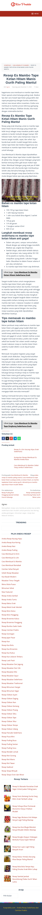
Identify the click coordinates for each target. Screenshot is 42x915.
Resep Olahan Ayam (9, 695)
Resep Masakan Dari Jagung (12, 664)
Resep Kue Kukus (8, 653)
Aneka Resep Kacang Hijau (12, 538)
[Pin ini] (11, 438)
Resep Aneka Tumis (9, 599)
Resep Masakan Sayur (10, 676)
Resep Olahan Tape (9, 717)
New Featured (7, 592)
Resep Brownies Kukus (10, 618)
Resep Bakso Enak (9, 603)
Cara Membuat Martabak (11, 565)
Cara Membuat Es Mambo (19, 475)
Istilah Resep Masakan (10, 573)
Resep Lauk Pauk (8, 660)
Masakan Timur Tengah (10, 580)
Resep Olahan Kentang (10, 706)
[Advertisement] (21, 41)
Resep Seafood (7, 767)
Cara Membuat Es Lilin (10, 558)
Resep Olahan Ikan (9, 702)
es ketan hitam (26, 480)
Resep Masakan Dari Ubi (11, 668)
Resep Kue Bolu (8, 645)
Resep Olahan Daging (10, 698)
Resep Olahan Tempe (10, 725)
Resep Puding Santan (10, 744)
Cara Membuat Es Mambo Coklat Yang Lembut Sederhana (26, 466)
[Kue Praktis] (21, 4)
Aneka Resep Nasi (8, 546)
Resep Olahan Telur (9, 721)
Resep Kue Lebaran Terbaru (12, 656)
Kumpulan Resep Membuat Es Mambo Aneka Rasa (25, 458)
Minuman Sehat (8, 588)
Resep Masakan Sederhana (12, 679)
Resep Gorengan (8, 634)
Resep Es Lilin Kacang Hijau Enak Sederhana (26, 450)
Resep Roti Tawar (8, 763)
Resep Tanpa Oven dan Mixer (13, 774)
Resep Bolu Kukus (8, 611)
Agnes (4, 504)
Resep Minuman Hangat (11, 687)
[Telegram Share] (15, 438)
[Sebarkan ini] (3, 438)
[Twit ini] (7, 438)
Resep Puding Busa (9, 740)
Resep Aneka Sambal (10, 596)
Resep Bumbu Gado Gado (12, 626)
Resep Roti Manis (8, 759)
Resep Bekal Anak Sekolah (12, 607)
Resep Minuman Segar (10, 691)
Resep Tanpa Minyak (9, 771)
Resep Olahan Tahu (9, 714)
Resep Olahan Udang (10, 729)
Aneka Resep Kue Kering (11, 542)
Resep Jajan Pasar (8, 637)
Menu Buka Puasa (9, 584)
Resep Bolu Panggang (10, 615)
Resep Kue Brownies (9, 649)
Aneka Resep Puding (9, 550)
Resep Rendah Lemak (10, 752)
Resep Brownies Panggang (12, 622)
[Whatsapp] (19, 438)
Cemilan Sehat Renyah (10, 569)
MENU (36, 14)
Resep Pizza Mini (8, 736)
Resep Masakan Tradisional (12, 683)
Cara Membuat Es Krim (10, 554)
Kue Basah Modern (9, 577)
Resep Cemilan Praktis (10, 630)
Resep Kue (6, 641)
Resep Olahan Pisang (10, 710)
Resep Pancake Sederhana (12, 733)
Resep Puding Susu (9, 748)
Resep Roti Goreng (9, 755)
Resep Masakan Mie (9, 672)
